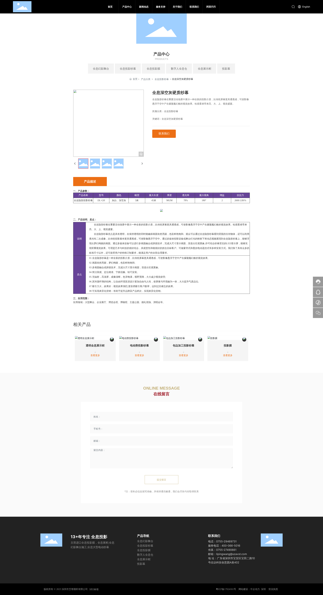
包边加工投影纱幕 (183, 345)
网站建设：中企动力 (249, 589)
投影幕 (226, 68)
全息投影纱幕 (128, 68)
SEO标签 (94, 589)
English (306, 6)
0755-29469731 (226, 541)
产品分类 (145, 79)
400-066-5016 (231, 545)
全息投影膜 (153, 68)
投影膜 (228, 345)
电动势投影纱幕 (139, 345)
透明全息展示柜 (95, 345)
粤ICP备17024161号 (226, 589)
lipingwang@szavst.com (231, 554)
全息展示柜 (204, 68)
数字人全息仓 (179, 68)
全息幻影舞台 (101, 68)
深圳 (263, 589)
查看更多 (95, 355)
